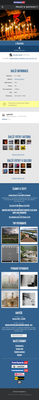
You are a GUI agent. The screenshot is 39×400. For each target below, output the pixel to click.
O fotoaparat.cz (20, 345)
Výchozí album (19, 79)
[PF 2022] (17, 165)
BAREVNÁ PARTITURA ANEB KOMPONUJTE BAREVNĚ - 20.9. (19, 325)
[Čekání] (17, 147)
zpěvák (9, 114)
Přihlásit (20, 7)
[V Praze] (17, 142)
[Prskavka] (5, 165)
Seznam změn (19, 349)
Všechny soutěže (17, 335)
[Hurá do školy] (23, 147)
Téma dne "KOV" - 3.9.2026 (18, 319)
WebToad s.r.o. (27, 394)
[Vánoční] (11, 165)
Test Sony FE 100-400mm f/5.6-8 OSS (19, 205)
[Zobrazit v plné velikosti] (19, 25)
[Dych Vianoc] (23, 165)
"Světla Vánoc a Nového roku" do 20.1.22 (23, 58)
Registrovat (31, 7)
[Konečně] (11, 171)
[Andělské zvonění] (17, 171)
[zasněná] (5, 142)
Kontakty (19, 355)
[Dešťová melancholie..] (29, 165)
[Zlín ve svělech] (5, 171)
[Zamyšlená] (23, 142)
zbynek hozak (17, 55)
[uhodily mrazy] (11, 147)
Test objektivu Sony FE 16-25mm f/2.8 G (19, 217)
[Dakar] (29, 142)
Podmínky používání (19, 352)
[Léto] (5, 147)
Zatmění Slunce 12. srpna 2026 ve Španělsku (19, 195)
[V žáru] (11, 142)
